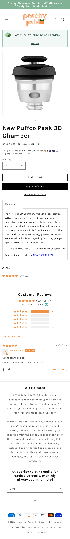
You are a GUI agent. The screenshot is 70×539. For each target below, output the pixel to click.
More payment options (35, 194)
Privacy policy (18, 527)
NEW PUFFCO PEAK (43, 255)
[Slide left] (27, 120)
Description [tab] (12, 204)
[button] (6, 19)
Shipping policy (54, 527)
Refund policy (55, 522)
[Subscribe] (59, 489)
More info (35, 44)
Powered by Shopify (37, 522)
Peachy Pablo (21, 522)
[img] (10, 345)
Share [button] (9, 268)
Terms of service (35, 527)
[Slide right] (42, 120)
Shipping (6, 154)
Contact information (36, 532)
